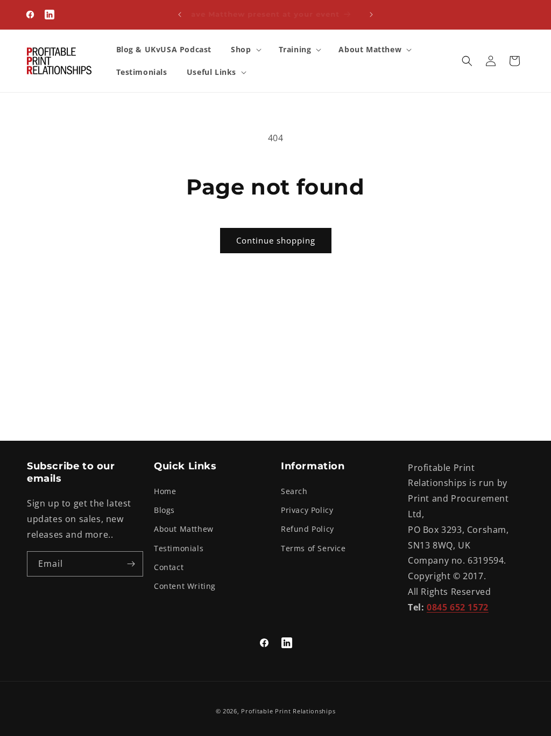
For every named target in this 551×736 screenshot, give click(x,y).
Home (165, 491)
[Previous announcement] (180, 14)
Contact (168, 567)
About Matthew (184, 529)
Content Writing (185, 586)
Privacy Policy (307, 510)
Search (294, 491)
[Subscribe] (131, 564)
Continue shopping (275, 240)
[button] (244, 49)
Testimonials (178, 548)
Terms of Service (313, 548)
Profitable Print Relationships (288, 711)
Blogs (164, 510)
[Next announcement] (371, 14)
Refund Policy (307, 529)
